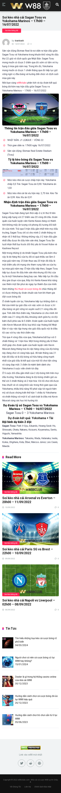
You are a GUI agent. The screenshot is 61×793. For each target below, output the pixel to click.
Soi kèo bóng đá (11, 30)
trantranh (19, 40)
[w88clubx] (30, 6)
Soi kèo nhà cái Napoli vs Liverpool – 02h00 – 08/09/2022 (28, 602)
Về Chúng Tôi (15, 787)
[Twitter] (21, 763)
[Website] (39, 763)
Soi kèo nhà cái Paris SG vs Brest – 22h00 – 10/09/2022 (27, 551)
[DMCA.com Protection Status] (31, 749)
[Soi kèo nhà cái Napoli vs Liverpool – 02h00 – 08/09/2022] (30, 580)
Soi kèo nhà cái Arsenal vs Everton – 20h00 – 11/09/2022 (28, 500)
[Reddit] (30, 763)
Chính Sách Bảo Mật (42, 787)
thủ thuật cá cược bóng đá (28, 289)
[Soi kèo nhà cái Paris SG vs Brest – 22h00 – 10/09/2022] (30, 529)
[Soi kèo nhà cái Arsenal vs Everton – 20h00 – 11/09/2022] (30, 478)
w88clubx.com (24, 780)
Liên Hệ (27, 787)
